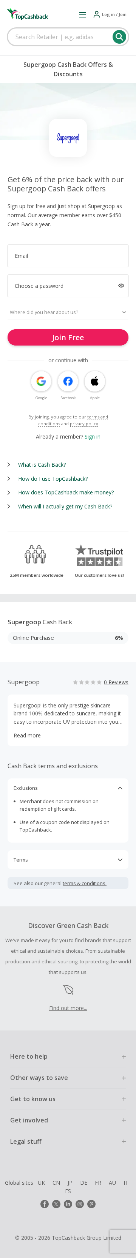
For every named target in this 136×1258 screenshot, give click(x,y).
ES (68, 1191)
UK (41, 1182)
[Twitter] (56, 1204)
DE (83, 1182)
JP (70, 1182)
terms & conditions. (85, 883)
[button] (82, 14)
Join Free (68, 337)
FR (98, 1182)
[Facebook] (44, 1204)
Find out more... (68, 1008)
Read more (27, 735)
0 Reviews (116, 682)
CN (56, 1182)
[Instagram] (80, 1204)
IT (126, 1182)
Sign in (92, 436)
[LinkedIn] (68, 1204)
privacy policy (84, 423)
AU (112, 1182)
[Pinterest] (91, 1204)
